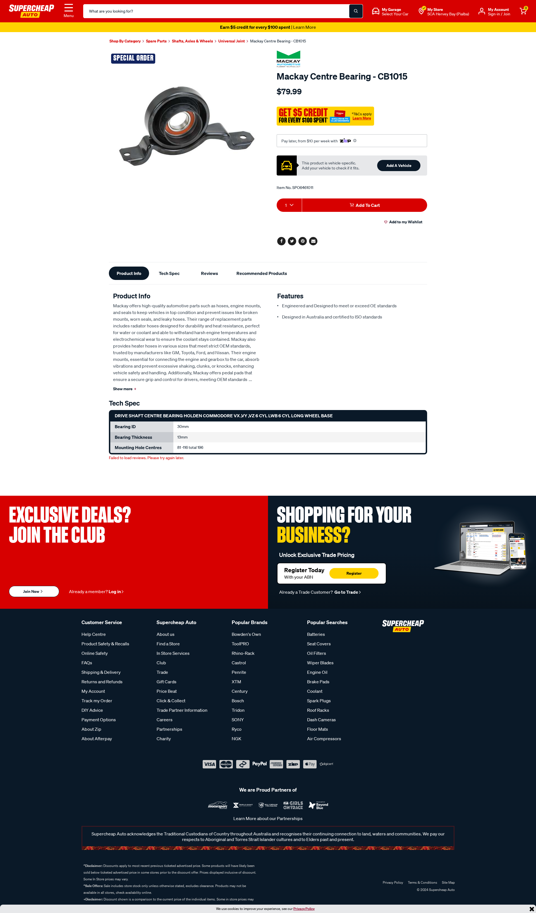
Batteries (316, 634)
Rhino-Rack (243, 653)
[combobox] (289, 205)
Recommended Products (261, 273)
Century (240, 691)
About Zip (91, 729)
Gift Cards (166, 681)
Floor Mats (317, 729)
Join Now (31, 591)
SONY (238, 719)
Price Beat (167, 691)
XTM (236, 681)
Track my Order (97, 700)
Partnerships (169, 729)
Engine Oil (317, 672)
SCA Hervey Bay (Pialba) (448, 13)
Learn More (362, 118)
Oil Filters (316, 653)
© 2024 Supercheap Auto (435, 889)
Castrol (239, 662)
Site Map (448, 882)
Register (354, 573)
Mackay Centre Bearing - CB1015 (278, 41)
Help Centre (94, 634)
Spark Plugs (319, 700)
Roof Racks (318, 710)
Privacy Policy (304, 908)
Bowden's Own (246, 634)
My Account (93, 691)
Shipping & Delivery (101, 672)
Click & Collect (171, 700)
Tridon (238, 710)
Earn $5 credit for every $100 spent (268, 27)
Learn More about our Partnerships (268, 818)
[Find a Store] (421, 11)
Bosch (238, 700)
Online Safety (95, 653)
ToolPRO (240, 643)
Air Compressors (324, 738)
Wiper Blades (320, 662)
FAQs (87, 662)
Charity (164, 738)
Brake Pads (318, 681)
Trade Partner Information (182, 710)
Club (161, 662)
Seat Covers (319, 643)
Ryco (236, 729)
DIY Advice (92, 710)
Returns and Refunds (102, 681)
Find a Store (168, 643)
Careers (165, 719)
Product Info (129, 273)
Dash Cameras (321, 719)
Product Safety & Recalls (105, 643)
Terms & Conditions (422, 882)
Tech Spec (169, 273)
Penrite (239, 672)
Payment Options (99, 719)
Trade (162, 672)
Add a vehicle (398, 165)
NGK (236, 738)
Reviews (209, 273)
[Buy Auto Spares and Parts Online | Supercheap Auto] (31, 10)
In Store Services (173, 653)
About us (165, 634)
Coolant (314, 691)
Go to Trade (346, 592)
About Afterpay (97, 738)
